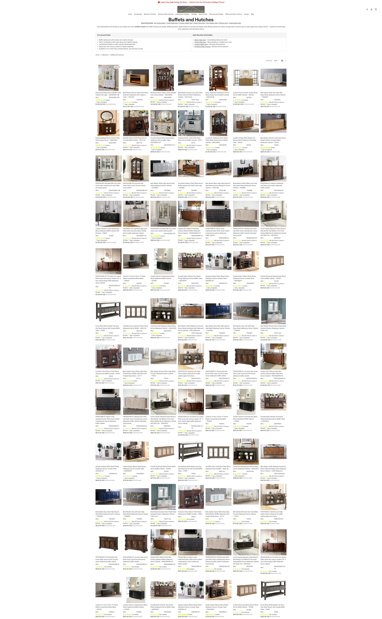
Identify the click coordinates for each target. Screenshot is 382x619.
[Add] (146, 87)
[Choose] (173, 133)
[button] (276, 60)
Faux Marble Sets (212, 23)
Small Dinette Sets (235, 23)
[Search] (367, 9)
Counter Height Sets (185, 23)
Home (97, 55)
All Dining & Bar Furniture (202, 46)
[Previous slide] (98, 78)
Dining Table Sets (199, 23)
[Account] (371, 9)
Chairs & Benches (172, 23)
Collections (104, 55)
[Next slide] (118, 78)
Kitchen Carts (223, 23)
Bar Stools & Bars (159, 23)
